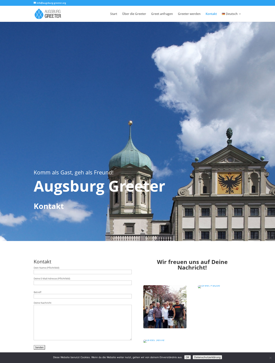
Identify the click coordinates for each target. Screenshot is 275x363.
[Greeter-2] (209, 285)
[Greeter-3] (165, 327)
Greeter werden (189, 14)
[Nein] (270, 358)
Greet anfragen (162, 14)
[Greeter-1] (153, 339)
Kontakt (211, 14)
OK (187, 357)
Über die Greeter (134, 14)
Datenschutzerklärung (207, 357)
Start (113, 14)
